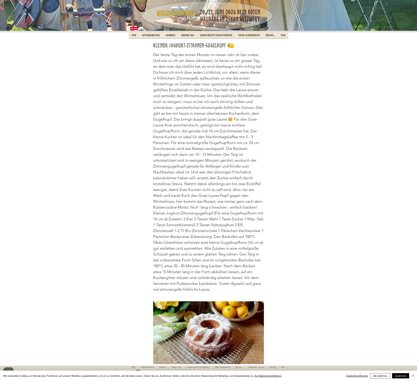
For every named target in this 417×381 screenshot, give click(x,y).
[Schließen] (413, 375)
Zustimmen (400, 375)
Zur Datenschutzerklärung (268, 375)
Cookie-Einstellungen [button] (357, 375)
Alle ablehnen (380, 375)
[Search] (284, 15)
